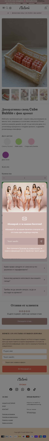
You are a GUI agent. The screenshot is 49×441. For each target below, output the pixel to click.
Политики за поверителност (29, 248)
